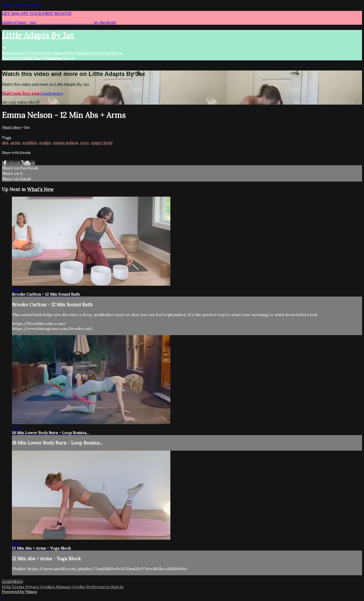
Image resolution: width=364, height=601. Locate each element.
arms (15, 142)
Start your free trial (21, 93)
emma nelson (65, 142)
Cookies (48, 586)
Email (30, 162)
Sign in (117, 53)
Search (23, 53)
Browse (9, 53)
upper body (102, 142)
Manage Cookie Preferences (83, 586)
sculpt (45, 142)
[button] (4, 47)
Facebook (11, 162)
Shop (34, 53)
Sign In (69, 58)
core (84, 142)
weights (29, 142)
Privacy (32, 586)
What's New (12, 127)
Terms (18, 586)
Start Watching (97, 53)
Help (7, 586)
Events (46, 53)
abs (5, 142)
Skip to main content (22, 4)
